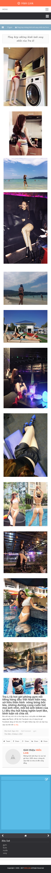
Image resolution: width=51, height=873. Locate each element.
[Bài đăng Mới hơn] (2, 835)
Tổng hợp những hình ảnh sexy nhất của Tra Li (25, 39)
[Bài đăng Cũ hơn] (48, 835)
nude (5, 850)
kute (5, 847)
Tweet (8, 741)
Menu (5, 9)
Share (17, 741)
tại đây (16, 725)
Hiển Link (27, 3)
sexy (5, 853)
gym (34, 731)
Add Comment (26, 731)
